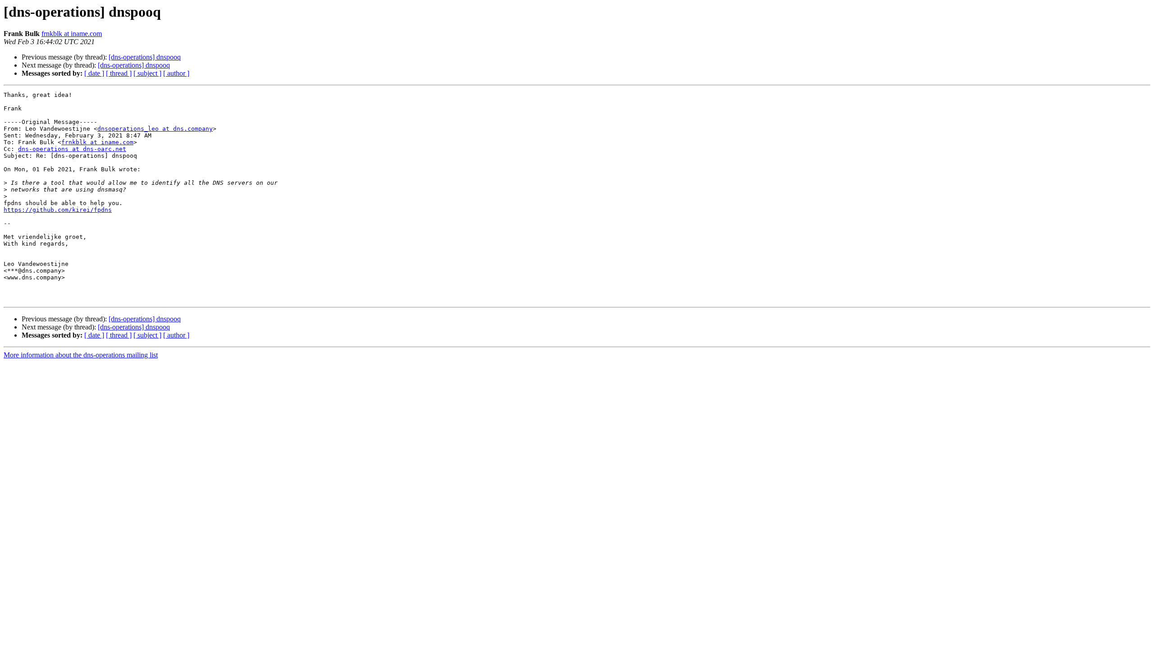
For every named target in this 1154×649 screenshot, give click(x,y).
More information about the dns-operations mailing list (81, 355)
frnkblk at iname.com (71, 33)
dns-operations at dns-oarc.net (72, 149)
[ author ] (176, 73)
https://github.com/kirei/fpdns (58, 209)
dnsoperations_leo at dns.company (155, 128)
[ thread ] (119, 73)
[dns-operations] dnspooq (145, 57)
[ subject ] (147, 73)
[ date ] (94, 73)
